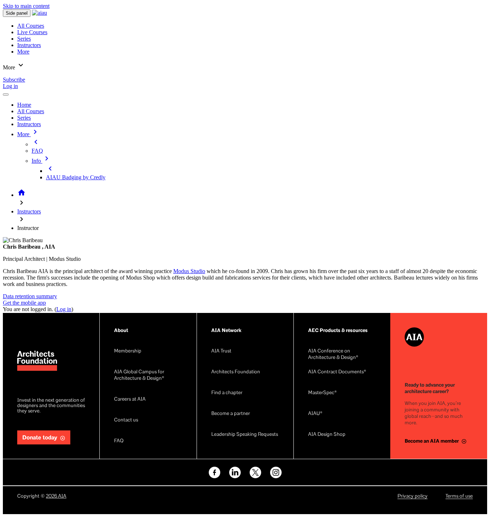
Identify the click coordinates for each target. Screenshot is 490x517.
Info (41, 161)
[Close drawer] (6, 94)
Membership (127, 351)
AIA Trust (221, 351)
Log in (10, 86)
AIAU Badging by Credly (75, 177)
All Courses (30, 111)
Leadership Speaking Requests (244, 434)
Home (24, 105)
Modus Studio (189, 271)
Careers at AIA (130, 399)
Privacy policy (412, 496)
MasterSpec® (322, 393)
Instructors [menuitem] (29, 45)
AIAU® (315, 413)
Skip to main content (26, 6)
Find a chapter (226, 393)
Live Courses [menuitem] (32, 32)
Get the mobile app (24, 303)
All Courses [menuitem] (30, 26)
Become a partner (230, 413)
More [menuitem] (23, 52)
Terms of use (459, 496)
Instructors (29, 124)
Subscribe (14, 80)
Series (24, 118)
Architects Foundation (235, 372)
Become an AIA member (432, 441)
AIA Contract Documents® (337, 372)
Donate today (39, 437)
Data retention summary (30, 296)
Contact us (126, 420)
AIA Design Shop (326, 434)
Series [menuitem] (24, 39)
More (28, 134)
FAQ (37, 151)
